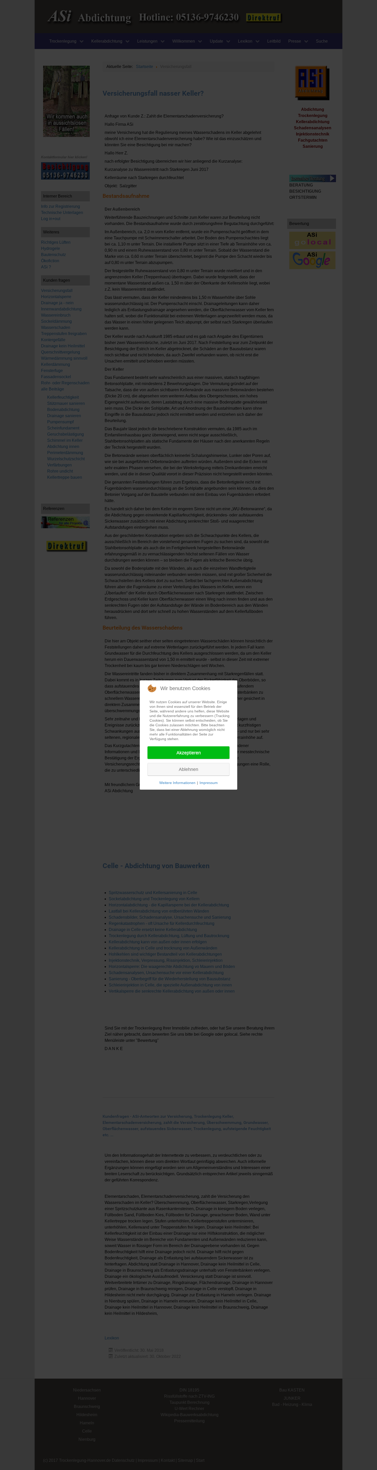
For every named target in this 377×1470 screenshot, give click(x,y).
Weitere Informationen (177, 783)
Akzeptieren (188, 752)
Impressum (209, 783)
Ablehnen (188, 769)
